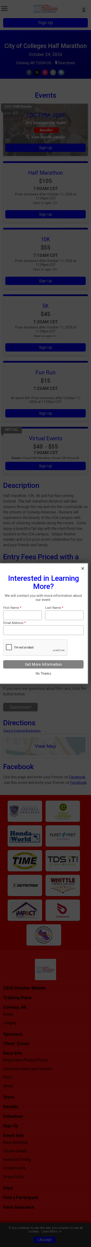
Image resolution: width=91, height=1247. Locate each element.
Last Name (54, 608)
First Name (12, 608)
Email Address (14, 623)
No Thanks (43, 673)
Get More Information (43, 664)
